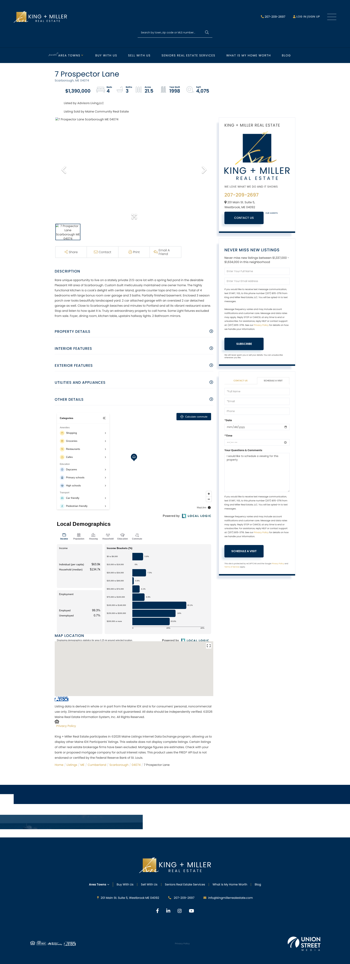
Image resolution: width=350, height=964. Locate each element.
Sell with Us (139, 55)
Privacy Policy (66, 726)
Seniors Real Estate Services (188, 55)
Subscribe (244, 344)
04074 (136, 765)
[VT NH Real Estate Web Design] (304, 944)
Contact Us (244, 218)
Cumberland (97, 765)
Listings (72, 765)
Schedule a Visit (273, 380)
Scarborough (118, 765)
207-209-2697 (275, 17)
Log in (301, 17)
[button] (207, 33)
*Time (228, 435)
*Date (228, 420)
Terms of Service (231, 566)
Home (59, 765)
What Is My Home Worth (230, 884)
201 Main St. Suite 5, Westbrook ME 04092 (130, 898)
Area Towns (69, 55)
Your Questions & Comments (243, 450)
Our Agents (271, 213)
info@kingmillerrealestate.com (230, 898)
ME (82, 765)
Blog (286, 55)
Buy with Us (106, 55)
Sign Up (314, 17)
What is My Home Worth (248, 55)
